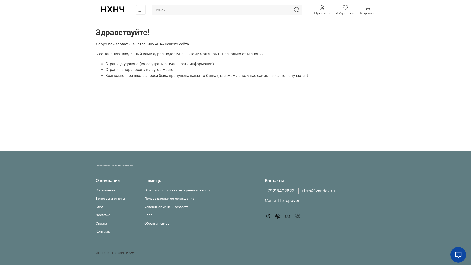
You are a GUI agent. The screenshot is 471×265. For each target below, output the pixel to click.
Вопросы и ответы (110, 198)
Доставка (103, 215)
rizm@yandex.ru (318, 191)
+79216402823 (279, 191)
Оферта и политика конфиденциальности (177, 190)
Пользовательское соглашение (169, 198)
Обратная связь (156, 223)
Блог (99, 207)
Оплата (101, 223)
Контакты (103, 231)
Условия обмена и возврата (166, 207)
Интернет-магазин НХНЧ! (116, 253)
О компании (105, 190)
